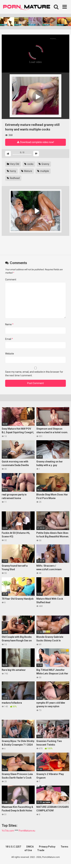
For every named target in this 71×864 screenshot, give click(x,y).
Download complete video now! (37, 142)
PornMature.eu (27, 830)
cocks (30, 164)
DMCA (30, 846)
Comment (10, 279)
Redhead (14, 178)
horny (12, 171)
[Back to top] (64, 857)
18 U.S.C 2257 (13, 846)
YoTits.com (8, 830)
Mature (28, 171)
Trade (40, 850)
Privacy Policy (47, 846)
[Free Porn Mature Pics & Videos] (27, 6)
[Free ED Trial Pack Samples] (35, 95)
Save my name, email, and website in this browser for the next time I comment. (34, 373)
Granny (45, 164)
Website (9, 353)
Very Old (14, 164)
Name (9, 324)
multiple (44, 171)
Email (9, 339)
